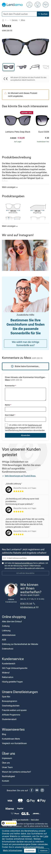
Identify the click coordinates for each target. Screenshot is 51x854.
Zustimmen (30, 850)
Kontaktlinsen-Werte (11, 738)
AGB (4, 639)
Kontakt (5, 780)
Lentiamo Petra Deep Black (17, 132)
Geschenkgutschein (10, 705)
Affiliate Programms (11, 714)
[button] (8, 67)
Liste (45, 836)
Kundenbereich (8, 663)
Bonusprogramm (9, 701)
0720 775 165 (26, 603)
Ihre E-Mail (10, 415)
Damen (15, 20)
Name (8, 405)
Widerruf (6, 672)
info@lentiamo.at (27, 607)
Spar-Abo (6, 696)
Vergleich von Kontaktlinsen (14, 743)
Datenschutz (7, 648)
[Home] (3, 20)
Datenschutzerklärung (33, 847)
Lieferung (6, 630)
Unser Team (7, 767)
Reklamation (7, 677)
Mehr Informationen (12, 850)
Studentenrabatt (9, 719)
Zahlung (5, 626)
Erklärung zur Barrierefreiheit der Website (20, 644)
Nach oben (35, 819)
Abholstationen (9, 635)
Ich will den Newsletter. (25, 573)
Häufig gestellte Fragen (12, 681)
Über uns (6, 762)
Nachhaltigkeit (8, 776)
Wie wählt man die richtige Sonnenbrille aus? (25, 343)
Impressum (7, 758)
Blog (4, 734)
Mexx (23, 20)
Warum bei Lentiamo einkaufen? (16, 771)
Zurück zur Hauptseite (20, 819)
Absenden (25, 435)
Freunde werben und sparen (14, 710)
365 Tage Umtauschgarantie (14, 668)
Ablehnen (44, 850)
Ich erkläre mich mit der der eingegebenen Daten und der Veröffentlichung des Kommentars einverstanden (25, 428)
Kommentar (10, 385)
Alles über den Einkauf (12, 621)
